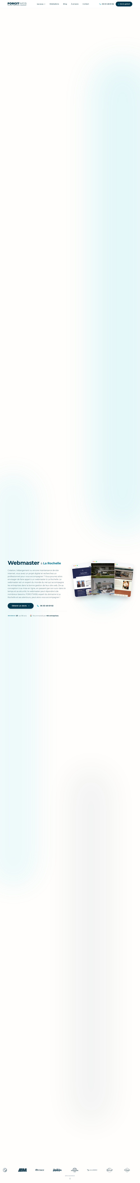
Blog (65, 4)
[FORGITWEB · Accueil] (17, 4)
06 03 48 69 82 (108, 4)
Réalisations (54, 4)
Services (40, 4)
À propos (75, 4)
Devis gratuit (125, 4)
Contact (86, 4)
